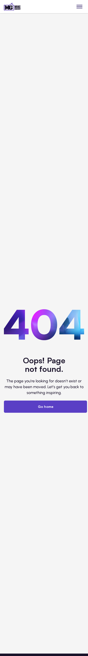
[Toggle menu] (79, 6)
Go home (45, 406)
